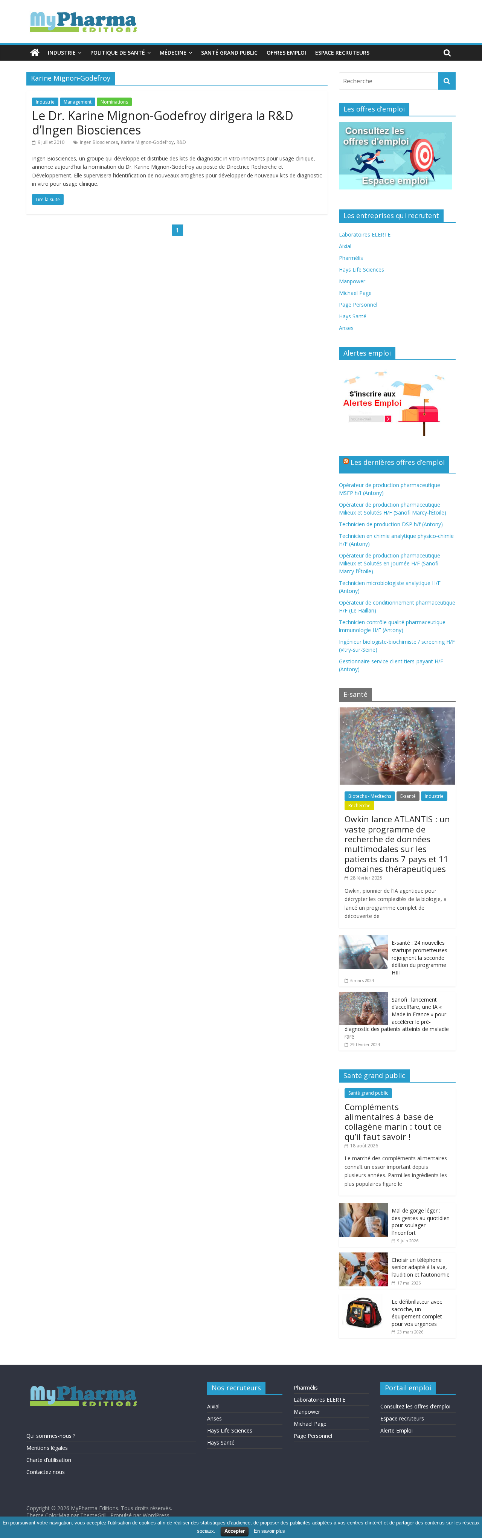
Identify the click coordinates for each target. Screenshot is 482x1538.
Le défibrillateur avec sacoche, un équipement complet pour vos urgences (417, 1312)
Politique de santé (117, 52)
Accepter (234, 1531)
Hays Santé (352, 316)
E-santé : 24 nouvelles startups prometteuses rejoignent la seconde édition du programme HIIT (419, 957)
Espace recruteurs (342, 52)
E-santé (408, 796)
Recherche (359, 805)
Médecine (173, 52)
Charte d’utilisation (48, 1459)
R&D (181, 142)
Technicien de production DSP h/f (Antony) (391, 524)
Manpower (352, 281)
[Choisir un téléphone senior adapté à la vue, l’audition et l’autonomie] (363, 1256)
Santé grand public (229, 52)
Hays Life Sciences (361, 269)
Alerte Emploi (396, 1430)
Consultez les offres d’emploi (415, 1406)
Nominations (114, 102)
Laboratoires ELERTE (364, 234)
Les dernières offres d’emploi (398, 462)
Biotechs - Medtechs (369, 796)
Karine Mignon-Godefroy (147, 142)
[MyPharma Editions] (34, 53)
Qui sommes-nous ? (50, 1435)
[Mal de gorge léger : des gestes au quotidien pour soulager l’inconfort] (363, 1207)
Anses (346, 327)
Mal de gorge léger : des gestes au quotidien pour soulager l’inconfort (421, 1221)
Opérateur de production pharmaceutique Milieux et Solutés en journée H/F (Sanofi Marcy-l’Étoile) (389, 563)
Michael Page (355, 292)
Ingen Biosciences (99, 142)
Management (78, 102)
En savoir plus (269, 1531)
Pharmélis (351, 257)
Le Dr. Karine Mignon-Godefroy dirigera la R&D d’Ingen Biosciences (162, 122)
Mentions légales (47, 1447)
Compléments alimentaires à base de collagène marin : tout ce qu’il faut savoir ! (393, 1121)
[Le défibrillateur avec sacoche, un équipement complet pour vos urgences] (363, 1298)
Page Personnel (358, 304)
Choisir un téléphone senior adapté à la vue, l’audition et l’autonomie (421, 1267)
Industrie (62, 52)
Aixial (345, 246)
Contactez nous (45, 1471)
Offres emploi (286, 52)
